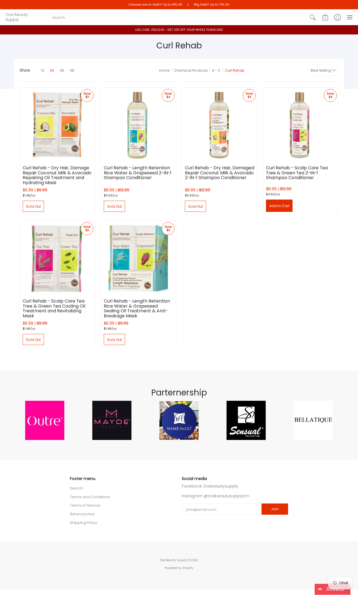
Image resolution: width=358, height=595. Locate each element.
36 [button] (62, 70)
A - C (216, 70)
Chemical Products (191, 70)
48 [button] (72, 70)
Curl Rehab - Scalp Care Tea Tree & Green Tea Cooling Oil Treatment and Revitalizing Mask (54, 308)
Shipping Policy (83, 522)
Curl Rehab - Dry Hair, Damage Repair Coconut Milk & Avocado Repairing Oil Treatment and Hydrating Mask (57, 175)
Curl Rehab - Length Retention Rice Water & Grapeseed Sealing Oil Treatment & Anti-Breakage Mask (137, 308)
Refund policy (82, 514)
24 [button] (52, 70)
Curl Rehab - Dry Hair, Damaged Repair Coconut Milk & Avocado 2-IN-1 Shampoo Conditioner (219, 173)
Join (275, 509)
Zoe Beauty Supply (17, 17)
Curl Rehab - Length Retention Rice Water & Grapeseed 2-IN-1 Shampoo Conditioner (137, 173)
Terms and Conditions (90, 497)
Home (164, 70)
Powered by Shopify (179, 568)
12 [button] (42, 70)
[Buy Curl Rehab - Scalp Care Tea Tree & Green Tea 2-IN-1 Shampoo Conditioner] (300, 125)
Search (76, 488)
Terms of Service (85, 505)
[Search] (312, 17)
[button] (325, 17)
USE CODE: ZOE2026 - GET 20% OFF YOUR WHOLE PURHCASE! (179, 30)
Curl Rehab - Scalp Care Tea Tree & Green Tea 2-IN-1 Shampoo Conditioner (297, 173)
